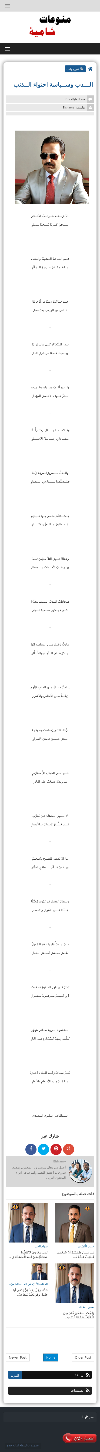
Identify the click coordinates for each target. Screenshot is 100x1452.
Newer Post (18, 1357)
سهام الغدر (41, 1246)
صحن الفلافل (86, 1307)
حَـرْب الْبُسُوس (85, 1246)
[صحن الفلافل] (74, 1283)
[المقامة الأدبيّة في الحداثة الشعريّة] (39, 1271)
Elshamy (59, 1161)
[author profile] (80, 1171)
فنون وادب (72, 69)
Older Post (83, 1357)
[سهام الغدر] (28, 1222)
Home (50, 1357)
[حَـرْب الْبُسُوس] (74, 1222)
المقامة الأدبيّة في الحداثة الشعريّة (28, 1284)
